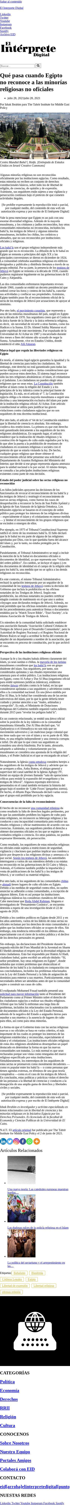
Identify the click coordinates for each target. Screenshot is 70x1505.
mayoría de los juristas (53, 662)
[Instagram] (16, 1141)
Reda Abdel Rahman (37, 901)
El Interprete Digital (11, 8)
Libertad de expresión (15, 1285)
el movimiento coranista (31, 310)
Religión (8, 1416)
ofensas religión (11, 1292)
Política (7, 1381)
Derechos (9, 1399)
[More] (37, 1141)
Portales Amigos (15, 1460)
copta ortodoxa (37, 761)
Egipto (32, 1279)
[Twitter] (10, 1141)
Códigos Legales (12, 1279)
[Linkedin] (3, 1141)
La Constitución (43, 383)
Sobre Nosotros (14, 1443)
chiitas (64, 881)
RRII (5, 1407)
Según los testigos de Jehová (30, 858)
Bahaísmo (19, 1273)
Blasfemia (37, 1273)
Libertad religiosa (44, 1285)
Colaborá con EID (17, 1469)
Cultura (7, 1425)
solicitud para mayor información (19, 994)
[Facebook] (23, 1141)
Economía (9, 1390)
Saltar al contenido (11, 1)
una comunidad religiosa (45, 808)
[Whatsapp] (29, 1141)
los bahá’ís (40, 665)
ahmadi (6, 884)
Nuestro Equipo (15, 1451)
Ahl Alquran (28, 344)
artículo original (22, 1130)
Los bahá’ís (7, 247)
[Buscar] (38, 66)
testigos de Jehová (32, 586)
